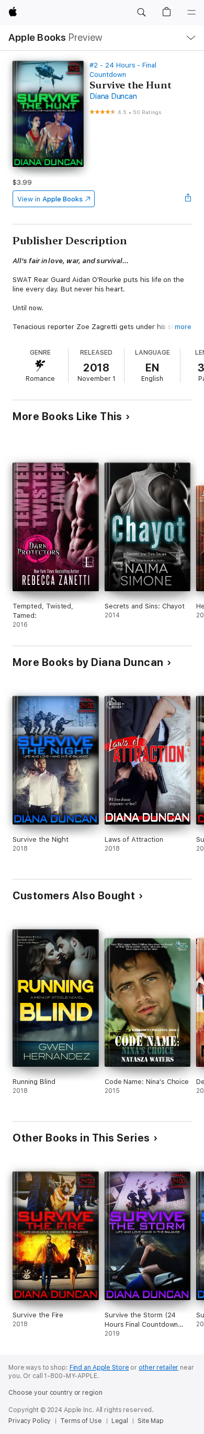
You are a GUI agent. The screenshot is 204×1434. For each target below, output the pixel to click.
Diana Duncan (113, 96)
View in (50, 199)
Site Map (151, 1421)
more (183, 327)
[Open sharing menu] (188, 199)
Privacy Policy (29, 1421)
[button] (141, 12)
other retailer (158, 1367)
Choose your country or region (55, 1392)
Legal (119, 1421)
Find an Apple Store (99, 1367)
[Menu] (191, 12)
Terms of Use (81, 1421)
